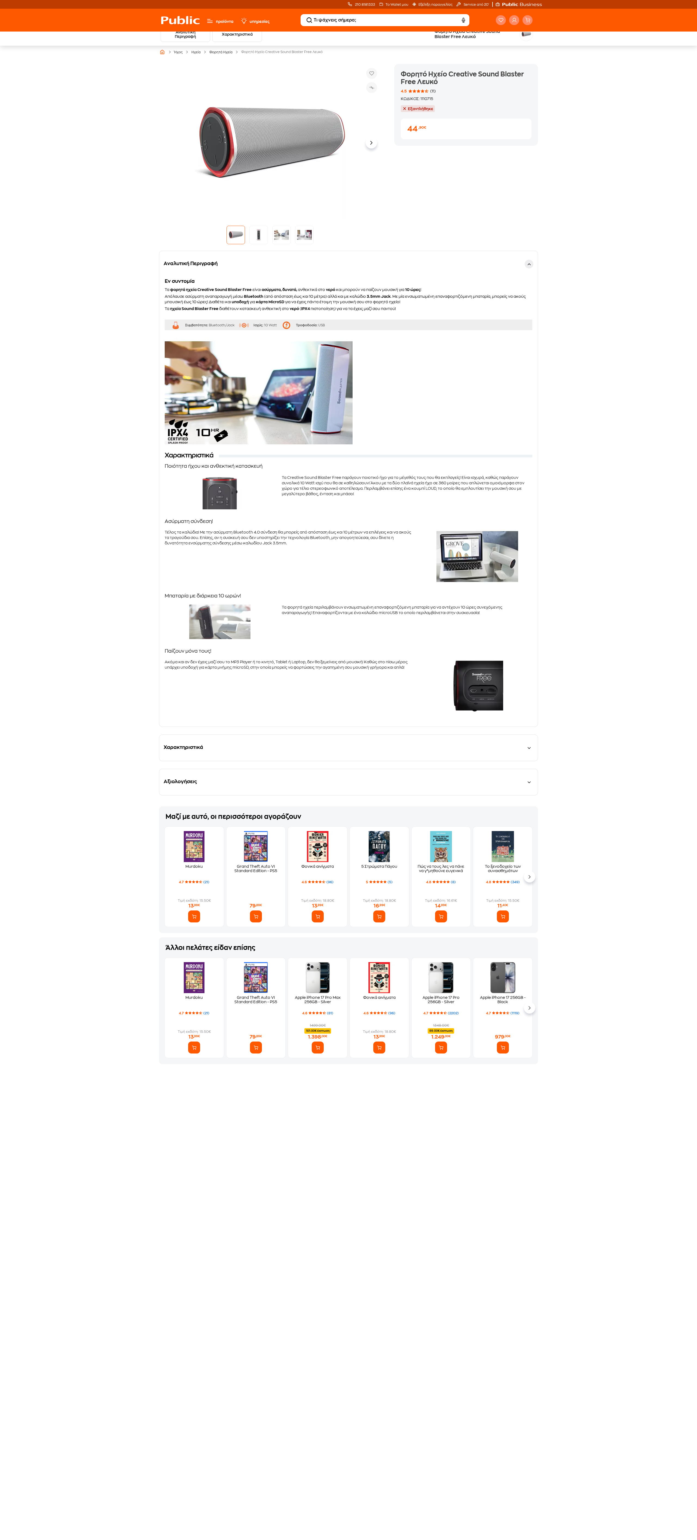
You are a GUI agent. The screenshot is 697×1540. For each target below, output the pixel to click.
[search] (309, 20)
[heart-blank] (501, 20)
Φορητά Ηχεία (221, 52)
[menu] (210, 21)
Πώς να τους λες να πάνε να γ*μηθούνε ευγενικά (441, 868)
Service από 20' (476, 4)
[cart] (527, 20)
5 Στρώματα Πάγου (379, 866)
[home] (180, 20)
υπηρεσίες (260, 21)
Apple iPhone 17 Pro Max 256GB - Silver (318, 1000)
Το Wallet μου (397, 4)
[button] (521, 4)
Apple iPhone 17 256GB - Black (503, 1000)
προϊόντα (224, 21)
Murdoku (194, 866)
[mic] (463, 20)
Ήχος (178, 52)
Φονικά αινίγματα (317, 866)
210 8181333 (364, 4)
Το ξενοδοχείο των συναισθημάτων (503, 868)
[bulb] (244, 21)
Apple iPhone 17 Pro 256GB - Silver (441, 1000)
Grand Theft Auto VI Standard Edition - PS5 (255, 868)
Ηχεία (196, 52)
